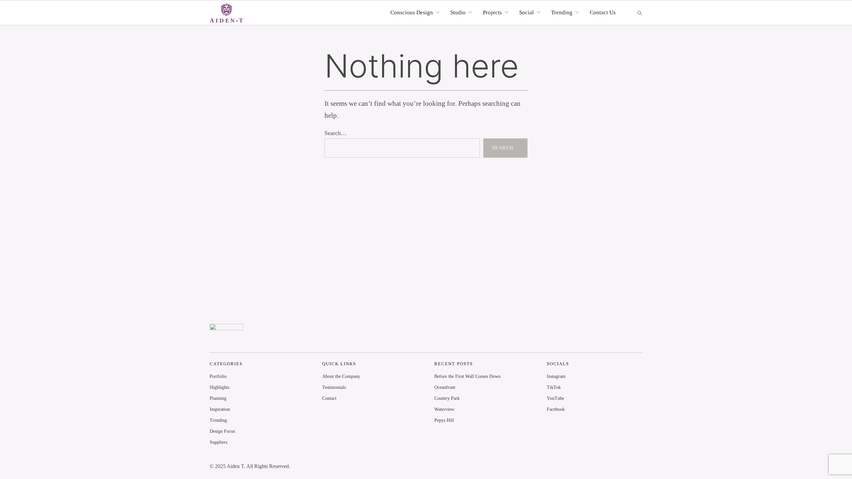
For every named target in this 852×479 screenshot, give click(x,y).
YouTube (555, 398)
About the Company (341, 376)
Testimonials (334, 387)
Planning (218, 398)
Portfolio (218, 376)
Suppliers (218, 442)
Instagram (556, 376)
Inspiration (220, 409)
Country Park (447, 398)
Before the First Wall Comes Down (467, 376)
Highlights (219, 387)
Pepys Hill (444, 420)
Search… (335, 133)
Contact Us (603, 12)
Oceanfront (444, 387)
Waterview (444, 409)
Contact (329, 398)
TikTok (554, 387)
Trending (218, 420)
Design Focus (222, 431)
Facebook (556, 409)
